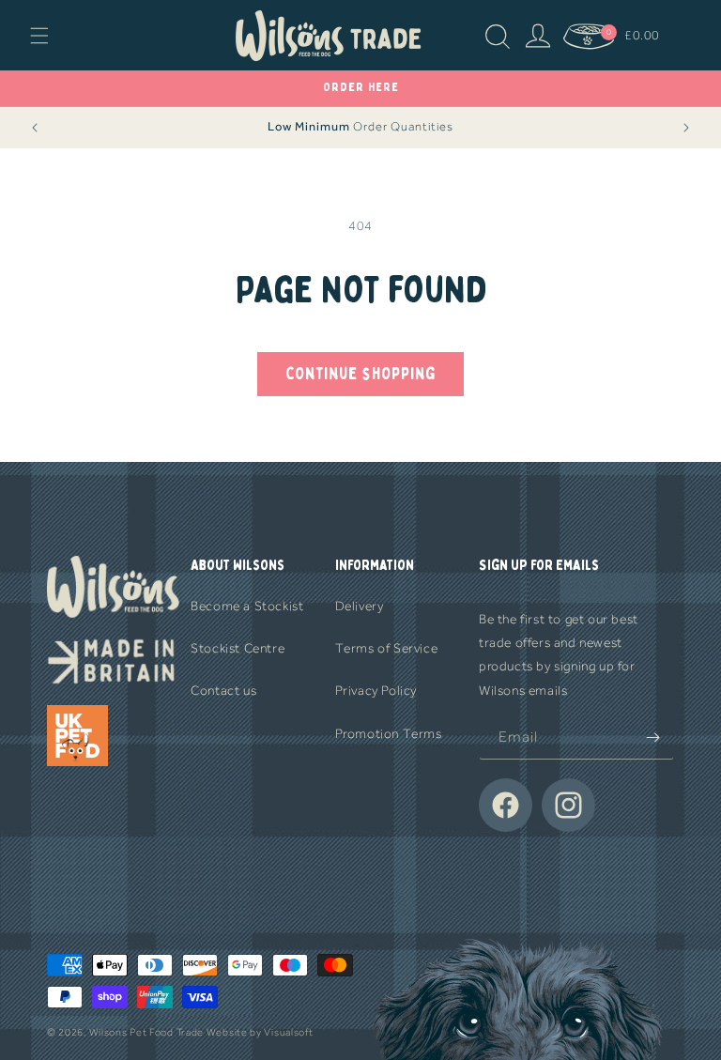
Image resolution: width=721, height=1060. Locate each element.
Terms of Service (386, 648)
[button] (39, 35)
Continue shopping (360, 374)
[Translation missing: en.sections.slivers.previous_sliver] (34, 127)
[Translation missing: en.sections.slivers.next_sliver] (686, 127)
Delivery (359, 606)
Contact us (223, 691)
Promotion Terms (388, 734)
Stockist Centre (237, 648)
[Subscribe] (652, 737)
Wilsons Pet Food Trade (146, 1032)
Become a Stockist (247, 606)
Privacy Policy (376, 691)
